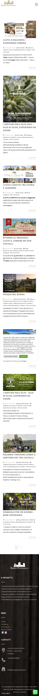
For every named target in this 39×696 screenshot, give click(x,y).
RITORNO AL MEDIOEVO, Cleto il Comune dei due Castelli (17, 240)
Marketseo (28, 689)
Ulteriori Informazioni (10, 348)
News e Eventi (6, 630)
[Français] (4, 693)
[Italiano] (7, 693)
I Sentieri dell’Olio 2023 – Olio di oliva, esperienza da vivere (19, 127)
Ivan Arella (21, 48)
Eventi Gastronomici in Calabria (18, 301)
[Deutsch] (6, 693)
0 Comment (15, 139)
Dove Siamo (5, 627)
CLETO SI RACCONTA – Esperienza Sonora (14, 41)
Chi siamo (4, 624)
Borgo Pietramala (20, 299)
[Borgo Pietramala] (8, 3)
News (10, 303)
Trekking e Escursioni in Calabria (22, 303)
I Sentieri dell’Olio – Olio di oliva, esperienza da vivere (18, 395)
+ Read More (32, 67)
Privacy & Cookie (19, 692)
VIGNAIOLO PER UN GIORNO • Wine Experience (18, 513)
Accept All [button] (23, 356)
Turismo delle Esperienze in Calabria (20, 50)
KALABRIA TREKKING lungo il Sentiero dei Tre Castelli (19, 456)
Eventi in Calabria (24, 250)
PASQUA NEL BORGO (14, 294)
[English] (2, 693)
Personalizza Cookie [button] (10, 356)
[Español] (9, 693)
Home (3, 622)
